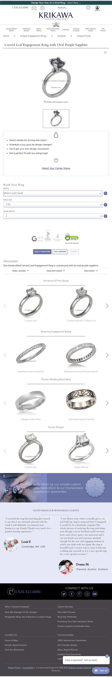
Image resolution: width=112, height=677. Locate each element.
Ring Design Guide (90, 29)
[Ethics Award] (48, 235)
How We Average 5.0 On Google (21, 612)
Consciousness (65, 635)
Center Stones (76, 29)
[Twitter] (63, 594)
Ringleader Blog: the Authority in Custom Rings (28, 616)
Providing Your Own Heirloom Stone (75, 621)
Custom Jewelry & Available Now (73, 626)
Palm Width (9, 211)
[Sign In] (97, 8)
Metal (6, 188)
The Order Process (66, 612)
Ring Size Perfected (66, 616)
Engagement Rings (11, 29)
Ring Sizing (19, 271)
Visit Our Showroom (14, 649)
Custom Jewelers (56, 19)
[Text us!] (101, 671)
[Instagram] (87, 594)
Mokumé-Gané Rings (53, 29)
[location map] (42, 7)
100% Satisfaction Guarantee (71, 640)
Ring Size (7, 200)
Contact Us (11, 635)
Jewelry (65, 29)
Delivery (90, 271)
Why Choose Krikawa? (17, 607)
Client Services (65, 607)
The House (103, 29)
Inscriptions (55, 271)
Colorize (73, 252)
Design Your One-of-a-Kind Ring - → (56, 2)
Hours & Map (11, 640)
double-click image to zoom (57, 102)
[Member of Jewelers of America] (57, 237)
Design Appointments (16, 644)
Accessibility (28, 667)
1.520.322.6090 (20, 7)
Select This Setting (42, 252)
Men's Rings (38, 29)
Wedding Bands (26, 29)
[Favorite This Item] (105, 52)
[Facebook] (71, 594)
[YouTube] (94, 594)
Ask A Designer (60, 252)
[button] (107, 305)
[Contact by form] (34, 7)
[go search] (88, 7)
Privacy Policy (14, 667)
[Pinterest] (79, 594)
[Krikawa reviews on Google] (37, 238)
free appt (26, 144)
